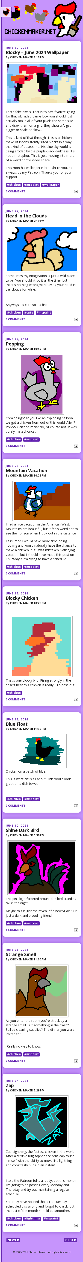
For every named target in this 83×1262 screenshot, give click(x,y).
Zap (10, 1085)
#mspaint (31, 185)
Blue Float (17, 724)
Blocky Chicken (22, 598)
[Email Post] (75, 191)
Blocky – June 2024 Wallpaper (37, 52)
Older (70, 1240)
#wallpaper (50, 185)
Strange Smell (21, 954)
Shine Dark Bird (22, 830)
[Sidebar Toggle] (6, 12)
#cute (28, 312)
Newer (13, 1240)
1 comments (15, 930)
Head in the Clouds (26, 216)
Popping (15, 344)
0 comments (15, 191)
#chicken (14, 185)
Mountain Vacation (26, 470)
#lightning (32, 1219)
